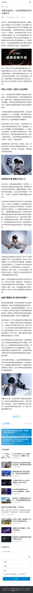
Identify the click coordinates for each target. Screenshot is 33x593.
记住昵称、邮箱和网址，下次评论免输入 (15, 574)
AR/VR (23, 17)
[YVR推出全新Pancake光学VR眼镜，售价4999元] (6, 482)
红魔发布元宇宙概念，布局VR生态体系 (21, 529)
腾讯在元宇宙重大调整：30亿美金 (12, 507)
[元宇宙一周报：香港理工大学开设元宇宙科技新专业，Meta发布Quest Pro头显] (6, 521)
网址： (6, 570)
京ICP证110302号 (23, 588)
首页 (2, 6)
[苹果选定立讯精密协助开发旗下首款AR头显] (6, 539)
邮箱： (5, 566)
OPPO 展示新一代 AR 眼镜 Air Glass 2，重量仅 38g (21, 455)
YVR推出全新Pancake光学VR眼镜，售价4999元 (21, 481)
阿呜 (2, 17)
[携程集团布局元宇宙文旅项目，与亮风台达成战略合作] (6, 474)
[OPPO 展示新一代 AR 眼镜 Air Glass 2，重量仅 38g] (6, 456)
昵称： (5, 562)
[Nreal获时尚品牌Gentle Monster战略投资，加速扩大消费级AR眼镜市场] (6, 491)
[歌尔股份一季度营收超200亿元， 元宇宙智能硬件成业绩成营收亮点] (6, 500)
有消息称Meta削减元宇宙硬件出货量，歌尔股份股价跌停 (21, 464)
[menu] (30, 2)
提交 (16, 579)
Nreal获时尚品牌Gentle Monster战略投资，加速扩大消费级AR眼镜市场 (21, 490)
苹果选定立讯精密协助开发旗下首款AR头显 (21, 538)
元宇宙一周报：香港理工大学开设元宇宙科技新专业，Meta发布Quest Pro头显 (21, 520)
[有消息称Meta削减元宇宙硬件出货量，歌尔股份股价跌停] (6, 465)
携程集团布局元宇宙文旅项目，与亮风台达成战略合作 (21, 472)
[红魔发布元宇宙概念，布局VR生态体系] (6, 530)
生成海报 (7, 423)
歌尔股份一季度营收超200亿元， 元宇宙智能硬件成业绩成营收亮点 (21, 499)
